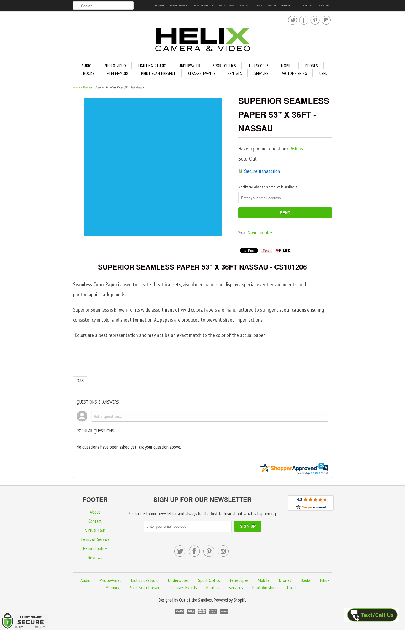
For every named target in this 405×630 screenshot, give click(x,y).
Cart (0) (307, 5)
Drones (311, 65)
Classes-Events (201, 73)
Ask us (297, 148)
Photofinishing (294, 73)
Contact (245, 5)
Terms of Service (203, 5)
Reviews (159, 5)
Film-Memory (118, 73)
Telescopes (258, 65)
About (259, 5)
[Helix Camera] (202, 40)
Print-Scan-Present (158, 73)
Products (87, 87)
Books (88, 73)
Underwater (189, 65)
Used (323, 73)
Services (261, 73)
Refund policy (178, 5)
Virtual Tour (227, 5)
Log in (272, 5)
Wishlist (286, 5)
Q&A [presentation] (80, 380)
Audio (86, 65)
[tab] (80, 380)
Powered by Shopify (230, 600)
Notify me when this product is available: (268, 187)
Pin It (266, 250)
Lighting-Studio (152, 65)
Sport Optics (224, 65)
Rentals (235, 73)
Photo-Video (115, 65)
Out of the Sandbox (195, 600)
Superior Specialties (260, 232)
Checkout (323, 5)
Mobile (287, 65)
